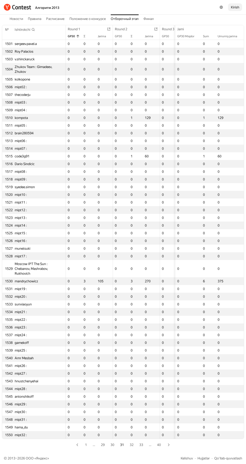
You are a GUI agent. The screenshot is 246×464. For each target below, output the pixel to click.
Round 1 (74, 29)
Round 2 (121, 29)
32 (132, 445)
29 (103, 445)
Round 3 (168, 29)
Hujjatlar (203, 458)
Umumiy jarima (227, 36)
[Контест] (17, 7)
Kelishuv (187, 458)
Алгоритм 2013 (47, 8)
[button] (25, 29)
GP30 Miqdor (185, 36)
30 (112, 445)
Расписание (55, 19)
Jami (180, 29)
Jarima (102, 36)
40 (159, 445)
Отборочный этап (125, 19)
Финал (148, 19)
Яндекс (41, 458)
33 (141, 445)
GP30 (71, 36)
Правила (34, 19)
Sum (206, 36)
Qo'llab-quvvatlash (228, 458)
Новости (16, 19)
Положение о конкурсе (87, 19)
